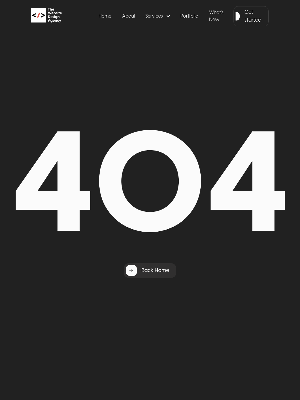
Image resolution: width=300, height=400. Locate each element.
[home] (56, 16)
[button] (157, 16)
